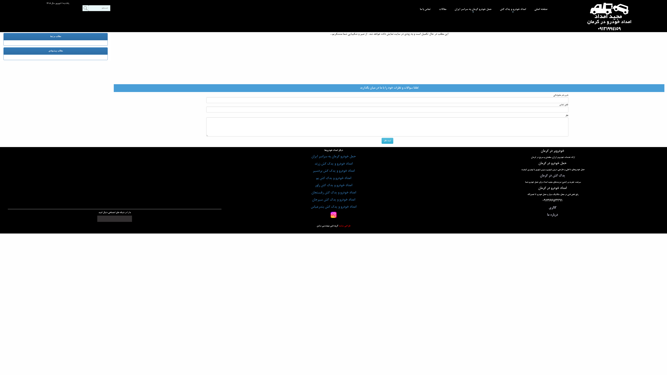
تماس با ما (425, 9)
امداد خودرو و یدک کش (513, 11)
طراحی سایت (344, 226)
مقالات (442, 9)
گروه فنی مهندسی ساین (327, 226)
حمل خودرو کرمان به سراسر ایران (473, 11)
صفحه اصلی (540, 9)
